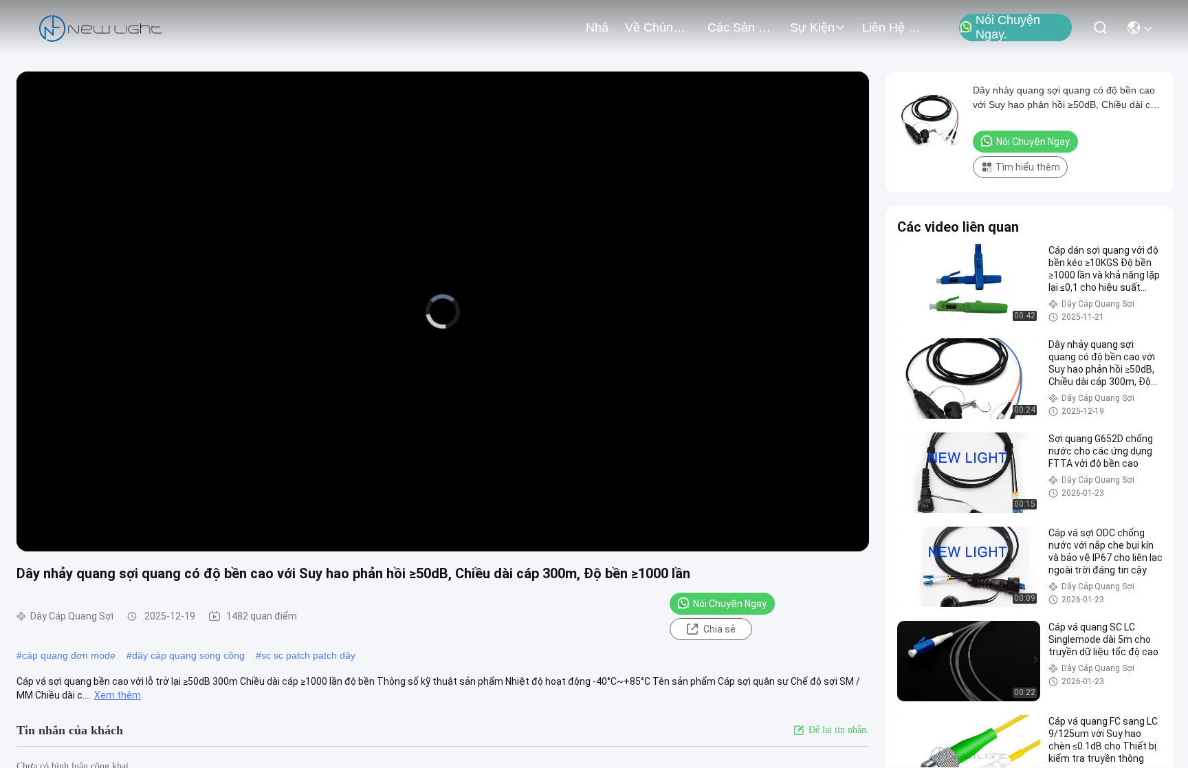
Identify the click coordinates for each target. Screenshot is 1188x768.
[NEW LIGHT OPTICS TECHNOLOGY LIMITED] (100, 27)
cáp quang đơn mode (69, 655)
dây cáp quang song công (188, 655)
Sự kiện (812, 27)
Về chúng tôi (658, 27)
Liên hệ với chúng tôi (895, 27)
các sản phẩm (740, 27)
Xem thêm (117, 695)
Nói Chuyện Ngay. (1008, 27)
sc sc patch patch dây (308, 655)
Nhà (597, 27)
